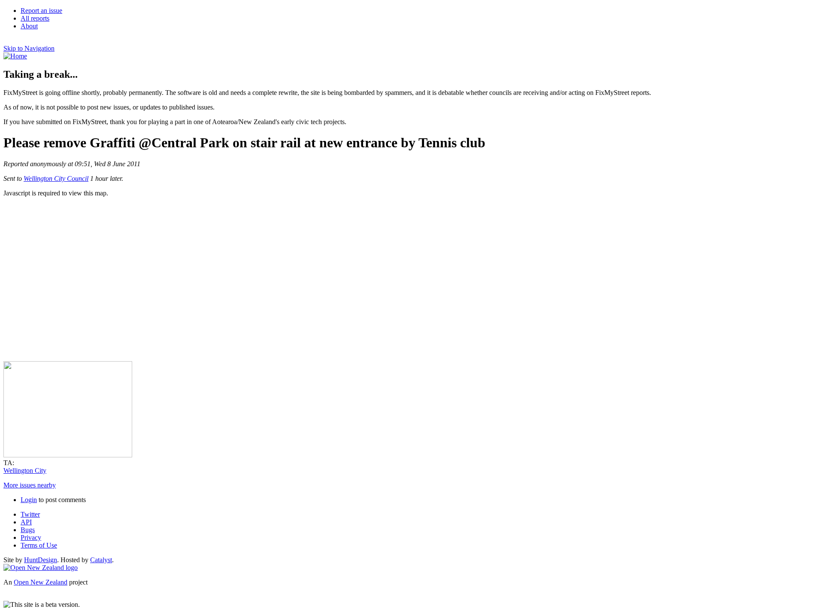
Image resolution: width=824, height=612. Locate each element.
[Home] (15, 56)
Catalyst (101, 559)
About (29, 26)
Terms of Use (39, 545)
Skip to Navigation (29, 48)
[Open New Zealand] (40, 567)
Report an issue (41, 10)
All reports (35, 18)
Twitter (30, 514)
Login (29, 499)
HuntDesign (40, 559)
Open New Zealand (40, 582)
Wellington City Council (56, 178)
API (26, 522)
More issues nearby (29, 485)
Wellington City (24, 470)
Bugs (28, 529)
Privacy (31, 537)
